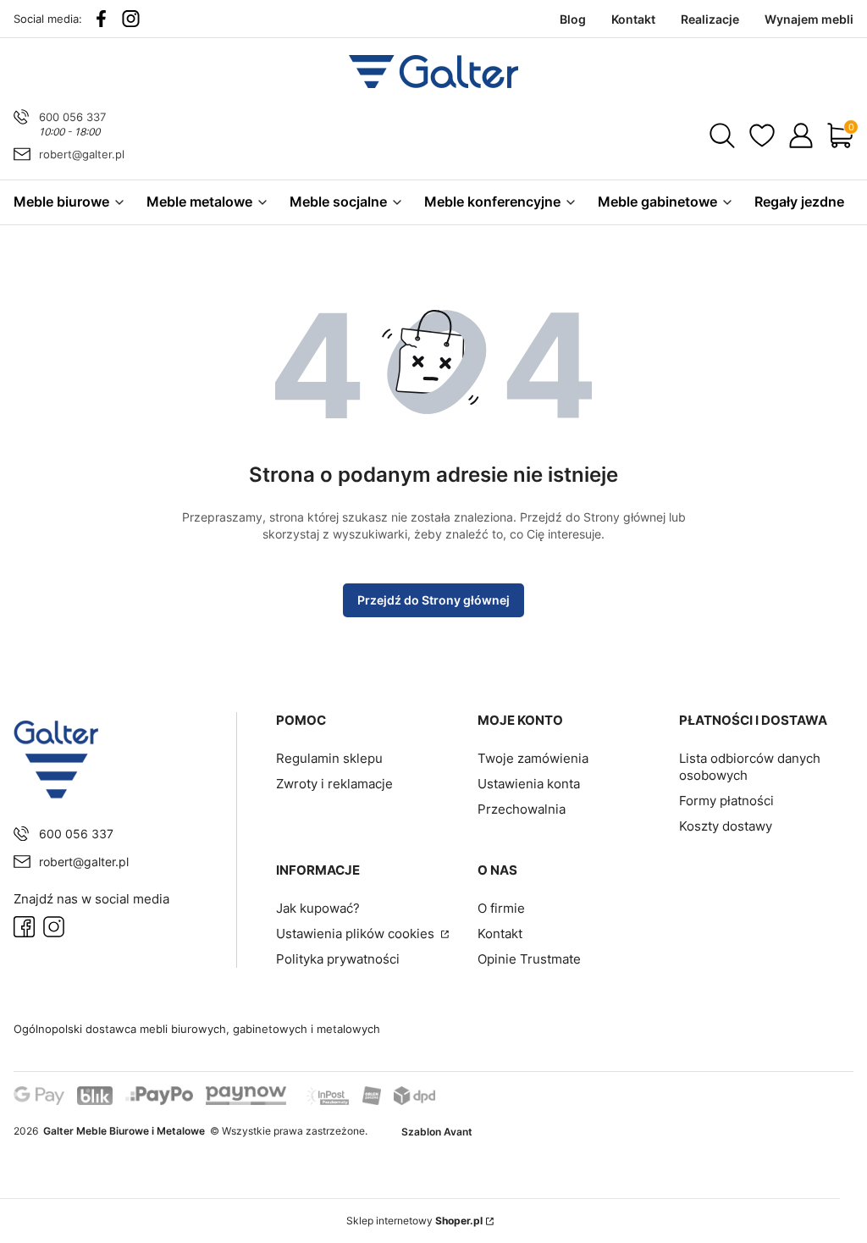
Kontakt (500, 933)
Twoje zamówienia (533, 758)
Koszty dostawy (725, 826)
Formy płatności (726, 801)
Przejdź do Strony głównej (433, 600)
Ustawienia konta (529, 784)
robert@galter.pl (81, 154)
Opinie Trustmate (529, 959)
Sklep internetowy (414, 1220)
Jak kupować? (318, 908)
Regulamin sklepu (329, 758)
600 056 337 (72, 117)
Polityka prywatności (338, 959)
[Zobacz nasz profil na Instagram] (130, 18)
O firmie (501, 908)
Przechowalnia (522, 809)
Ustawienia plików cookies (357, 933)
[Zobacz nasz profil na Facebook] (101, 18)
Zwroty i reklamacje (334, 784)
